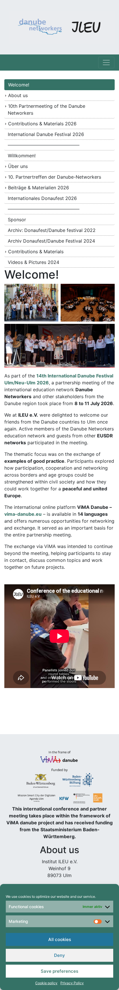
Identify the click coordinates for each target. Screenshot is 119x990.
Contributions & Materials (36, 251)
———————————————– (43, 145)
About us (18, 95)
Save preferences (59, 971)
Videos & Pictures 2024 (33, 262)
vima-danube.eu (23, 514)
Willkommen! (22, 155)
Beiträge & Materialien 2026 (38, 187)
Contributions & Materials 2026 (42, 123)
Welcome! (18, 85)
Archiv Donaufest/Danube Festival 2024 (51, 241)
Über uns (18, 166)
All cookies (59, 939)
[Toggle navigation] (106, 62)
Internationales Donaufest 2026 (42, 198)
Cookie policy (46, 983)
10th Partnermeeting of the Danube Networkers (46, 109)
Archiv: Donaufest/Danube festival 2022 (52, 230)
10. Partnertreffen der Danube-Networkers (54, 177)
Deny (59, 955)
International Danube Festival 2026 (46, 134)
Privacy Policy (72, 983)
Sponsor (17, 219)
